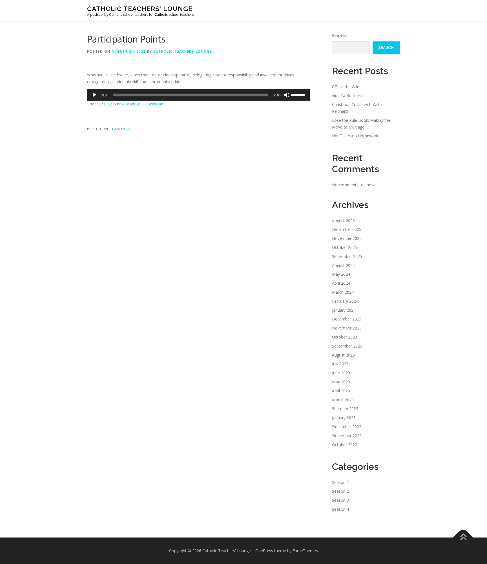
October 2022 (344, 444)
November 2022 (347, 435)
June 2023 (341, 372)
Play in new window (122, 104)
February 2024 (345, 301)
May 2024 (341, 274)
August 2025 (343, 265)
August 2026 (343, 220)
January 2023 (344, 417)
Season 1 (340, 482)
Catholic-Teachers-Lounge (182, 51)
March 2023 (343, 399)
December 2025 (346, 229)
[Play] (94, 95)
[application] (198, 95)
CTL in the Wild (345, 86)
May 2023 (341, 381)
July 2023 (340, 363)
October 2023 (344, 337)
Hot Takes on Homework (355, 135)
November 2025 (347, 238)
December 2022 (346, 426)
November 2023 (347, 328)
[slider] (299, 94)
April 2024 (341, 283)
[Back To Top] (463, 538)
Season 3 (340, 500)
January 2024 (344, 310)
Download (153, 104)
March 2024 (343, 292)
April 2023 (341, 390)
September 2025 (347, 256)
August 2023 (343, 355)
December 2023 (346, 319)
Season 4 (340, 509)
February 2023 (345, 408)
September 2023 (347, 346)
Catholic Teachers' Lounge (139, 8)
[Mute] (286, 95)
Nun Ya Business (347, 95)
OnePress (264, 550)
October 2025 (344, 247)
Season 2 (119, 129)
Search (339, 35)
